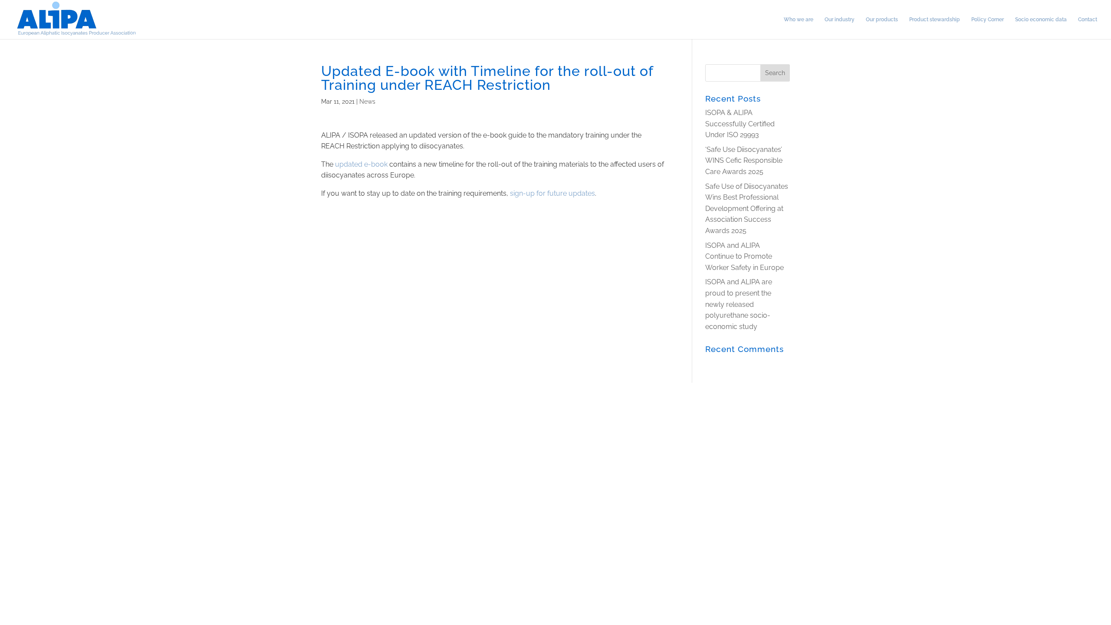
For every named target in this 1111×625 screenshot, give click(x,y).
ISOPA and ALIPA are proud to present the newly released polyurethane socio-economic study (738, 304)
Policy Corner (987, 19)
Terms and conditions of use (40, 389)
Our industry (840, 19)
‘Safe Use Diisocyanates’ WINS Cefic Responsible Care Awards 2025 (743, 160)
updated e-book (361, 164)
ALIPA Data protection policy (130, 389)
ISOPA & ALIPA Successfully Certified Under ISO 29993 (740, 124)
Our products (882, 19)
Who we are (798, 19)
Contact (1087, 19)
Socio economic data (1041, 19)
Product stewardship (934, 19)
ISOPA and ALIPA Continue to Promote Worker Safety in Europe (744, 256)
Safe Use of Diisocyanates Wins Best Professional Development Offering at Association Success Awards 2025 (746, 208)
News (367, 101)
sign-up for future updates (552, 193)
